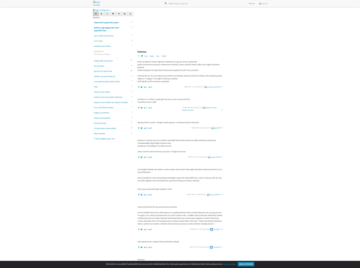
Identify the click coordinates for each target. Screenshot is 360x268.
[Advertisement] (206, 29)
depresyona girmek (102, 118)
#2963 (185, 107)
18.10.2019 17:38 (205, 128)
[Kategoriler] (124, 14)
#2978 (190, 157)
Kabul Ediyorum (246, 264)
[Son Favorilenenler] (113, 14)
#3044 (192, 229)
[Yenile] (130, 14)
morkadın (216, 247)
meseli (218, 157)
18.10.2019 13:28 (196, 107)
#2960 (186, 87)
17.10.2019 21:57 (197, 87)
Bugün (152, 56)
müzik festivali (100, 123)
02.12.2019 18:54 (203, 247)
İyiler (157, 56)
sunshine (217, 87)
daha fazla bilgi (229, 264)
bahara (217, 194)
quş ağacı (216, 229)
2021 (96, 86)
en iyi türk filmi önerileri (103, 107)
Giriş (253, 3)
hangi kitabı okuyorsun (103, 60)
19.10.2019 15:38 (201, 157)
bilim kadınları (99, 133)
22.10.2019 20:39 (200, 194)
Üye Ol (264, 3)
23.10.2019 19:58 (203, 229)
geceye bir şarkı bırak (103, 71)
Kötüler (164, 56)
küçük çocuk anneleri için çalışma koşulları (111, 102)
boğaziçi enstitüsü (101, 112)
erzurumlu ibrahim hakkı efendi (107, 81)
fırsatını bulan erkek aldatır (105, 128)
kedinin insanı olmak (102, 46)
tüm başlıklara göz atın (105, 138)
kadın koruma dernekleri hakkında (108, 97)
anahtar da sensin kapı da (104, 76)
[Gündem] (96, 14)
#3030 (189, 194)
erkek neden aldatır (102, 92)
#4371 (192, 247)
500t (218, 128)
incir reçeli (98, 41)
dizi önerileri (99, 66)
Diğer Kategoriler (102, 10)
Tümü (146, 56)
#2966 (193, 128)
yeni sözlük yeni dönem (104, 35)
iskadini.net (99, 51)
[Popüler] (101, 14)
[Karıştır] (119, 14)
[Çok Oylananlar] (107, 14)
